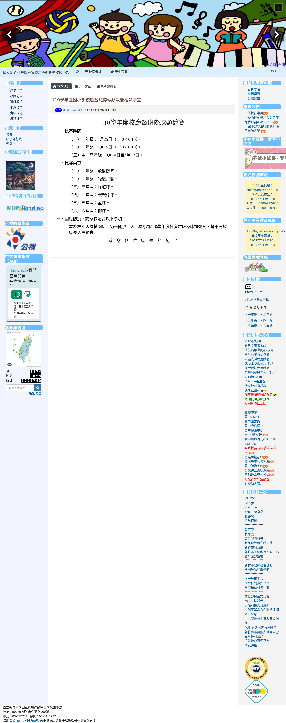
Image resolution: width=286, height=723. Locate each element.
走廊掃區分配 (254, 377)
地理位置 (16, 107)
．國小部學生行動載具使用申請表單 (262, 128)
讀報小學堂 (255, 292)
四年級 (268, 320)
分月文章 (84, 86)
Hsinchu (17, 270)
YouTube (251, 507)
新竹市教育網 (254, 547)
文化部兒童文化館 (257, 596)
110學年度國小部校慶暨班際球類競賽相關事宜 (96, 100)
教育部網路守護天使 (259, 543)
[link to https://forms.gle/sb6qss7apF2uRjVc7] (20, 174)
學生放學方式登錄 (257, 354)
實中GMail (252, 417)
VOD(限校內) (253, 341)
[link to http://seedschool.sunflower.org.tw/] (256, 668)
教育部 (249, 529)
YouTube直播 (254, 511)
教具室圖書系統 (255, 345)
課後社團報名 (254, 390)
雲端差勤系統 (254, 457)
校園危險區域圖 (255, 403)
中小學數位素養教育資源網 (262, 620)
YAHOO (250, 498)
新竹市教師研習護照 (259, 565)
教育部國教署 (254, 538)
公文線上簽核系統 (257, 470)
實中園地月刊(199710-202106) (260, 441)
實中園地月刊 (254, 434)
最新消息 (78, 110)
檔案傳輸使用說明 (257, 368)
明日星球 (251, 614)
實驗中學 (251, 412)
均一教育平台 (254, 578)
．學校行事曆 (254, 113)
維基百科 (251, 520)
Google (250, 502)
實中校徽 (16, 113)
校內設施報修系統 (257, 461)
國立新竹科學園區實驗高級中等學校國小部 (36, 72)
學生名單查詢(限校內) (260, 350)
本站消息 (63, 86)
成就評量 (251, 645)
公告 (58, 110)
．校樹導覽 (252, 93)
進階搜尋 (35, 394)
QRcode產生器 (255, 381)
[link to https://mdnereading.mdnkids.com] (25, 208)
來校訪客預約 (254, 483)
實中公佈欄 (252, 425)
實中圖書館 (252, 421)
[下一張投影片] (277, 34)
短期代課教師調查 (257, 399)
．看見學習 (252, 89)
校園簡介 (16, 96)
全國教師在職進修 (257, 569)
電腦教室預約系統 (257, 474)
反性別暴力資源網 (257, 605)
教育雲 (249, 534)
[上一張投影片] (9, 34)
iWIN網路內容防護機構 (260, 627)
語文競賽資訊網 (255, 385)
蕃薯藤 (249, 516)
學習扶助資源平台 (257, 583)
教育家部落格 (254, 556)
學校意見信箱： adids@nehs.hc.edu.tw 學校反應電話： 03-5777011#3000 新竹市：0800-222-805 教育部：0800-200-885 (262, 196)
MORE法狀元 (254, 600)
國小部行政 (14, 139)
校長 (9, 134)
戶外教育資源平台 (257, 640)
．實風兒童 (252, 98)
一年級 (252, 314)
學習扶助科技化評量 (259, 587)
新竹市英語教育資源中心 (262, 552)
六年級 (268, 325)
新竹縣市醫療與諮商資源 (262, 632)
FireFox (35, 720)
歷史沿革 (16, 90)
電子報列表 (108, 86)
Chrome (18, 720)
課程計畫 (16, 119)
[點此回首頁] (143, 33)
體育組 (66, 110)
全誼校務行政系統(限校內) (261, 450)
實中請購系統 (254, 465)
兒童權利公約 (254, 636)
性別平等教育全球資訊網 (262, 609)
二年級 (268, 314)
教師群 (11, 143)
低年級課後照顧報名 (259, 394)
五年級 (252, 325)
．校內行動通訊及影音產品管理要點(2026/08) (262, 119)
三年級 (252, 320)
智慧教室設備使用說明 (260, 372)
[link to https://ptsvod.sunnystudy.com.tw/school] (21, 238)
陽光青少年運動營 (257, 479)
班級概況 (16, 102)
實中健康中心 (254, 430)
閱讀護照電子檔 (258, 299)
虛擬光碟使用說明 (257, 359)
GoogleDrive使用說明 (260, 363)
